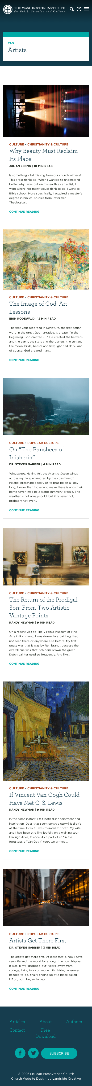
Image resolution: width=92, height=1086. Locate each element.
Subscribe (59, 1053)
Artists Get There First (37, 940)
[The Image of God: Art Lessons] (46, 259)
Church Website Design (28, 1078)
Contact (17, 1030)
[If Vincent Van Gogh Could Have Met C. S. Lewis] (46, 731)
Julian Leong (20, 166)
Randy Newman (21, 622)
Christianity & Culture (47, 144)
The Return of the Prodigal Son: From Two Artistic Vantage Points (43, 607)
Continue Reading (24, 211)
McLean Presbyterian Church (52, 1074)
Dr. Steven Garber (24, 464)
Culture (16, 144)
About (45, 1021)
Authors (74, 1021)
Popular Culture (43, 443)
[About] (79, 9)
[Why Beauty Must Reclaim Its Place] (46, 110)
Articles (17, 1021)
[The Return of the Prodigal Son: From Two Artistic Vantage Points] (46, 556)
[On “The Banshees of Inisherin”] (46, 406)
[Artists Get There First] (46, 897)
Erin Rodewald (21, 318)
